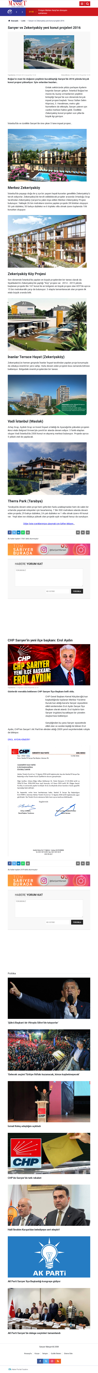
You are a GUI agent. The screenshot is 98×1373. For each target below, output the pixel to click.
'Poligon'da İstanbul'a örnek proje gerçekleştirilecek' (51, 11)
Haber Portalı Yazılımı (20, 1369)
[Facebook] (10, 532)
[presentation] (16, 11)
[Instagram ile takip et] (52, 1361)
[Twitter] (14, 532)
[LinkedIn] (18, 532)
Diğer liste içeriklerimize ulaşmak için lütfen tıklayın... (49, 523)
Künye (37, 1354)
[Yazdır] (28, 532)
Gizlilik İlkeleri (56, 1354)
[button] (78, 532)
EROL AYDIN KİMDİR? (19, 739)
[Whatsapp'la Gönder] (23, 532)
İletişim (45, 1354)
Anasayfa (14, 21)
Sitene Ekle (68, 1354)
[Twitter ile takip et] (46, 1361)
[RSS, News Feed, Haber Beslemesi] (58, 1361)
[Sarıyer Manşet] (17, 3)
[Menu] (82, 4)
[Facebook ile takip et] (40, 1361)
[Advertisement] (26, 101)
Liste (23, 21)
